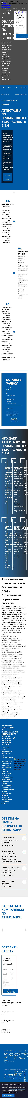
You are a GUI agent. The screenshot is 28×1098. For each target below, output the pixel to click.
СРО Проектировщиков (23, 1055)
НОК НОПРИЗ (16, 1055)
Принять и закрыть (8, 1095)
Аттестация (7, 1070)
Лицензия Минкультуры (12, 1075)
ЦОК (15, 1059)
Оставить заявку (7, 177)
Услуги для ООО (20, 1074)
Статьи (24, 8)
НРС (10, 1050)
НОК (15, 1050)
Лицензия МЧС (11, 1072)
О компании (4, 8)
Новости (8, 10)
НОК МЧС (15, 1058)
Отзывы (15, 8)
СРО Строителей (21, 1053)
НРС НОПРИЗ (11, 1055)
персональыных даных (10, 415)
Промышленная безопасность (7, 1072)
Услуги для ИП (20, 1078)
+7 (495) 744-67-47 (21, 15)
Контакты (18, 10)
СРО (20, 1050)
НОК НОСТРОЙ (16, 1053)
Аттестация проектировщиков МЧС (8, 1077)
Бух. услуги (21, 1070)
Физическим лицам (17, 1076)
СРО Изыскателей (22, 1058)
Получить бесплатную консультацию (14, 420)
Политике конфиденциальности (17, 1089)
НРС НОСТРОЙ (11, 1053)
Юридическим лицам (17, 1074)
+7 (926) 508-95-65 (21, 16)
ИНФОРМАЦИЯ (8, 1050)
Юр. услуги (16, 1070)
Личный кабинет (20, 12)
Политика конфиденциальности (9, 1061)
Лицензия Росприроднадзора (13, 1077)
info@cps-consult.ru (5, 1031)
